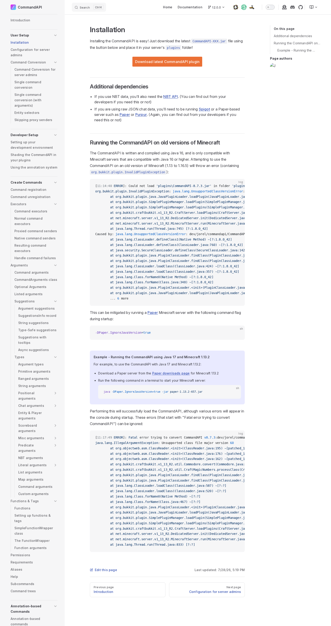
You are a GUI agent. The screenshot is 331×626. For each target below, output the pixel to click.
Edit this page (106, 570)
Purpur (141, 114)
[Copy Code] (237, 186)
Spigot (204, 109)
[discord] (292, 7)
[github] (301, 7)
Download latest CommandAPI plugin (167, 61)
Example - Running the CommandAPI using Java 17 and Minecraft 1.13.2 (297, 50)
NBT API (170, 96)
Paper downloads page (171, 373)
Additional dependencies (293, 36)
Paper (125, 114)
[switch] (270, 7)
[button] (34, 35)
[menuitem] (311, 7)
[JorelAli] (273, 66)
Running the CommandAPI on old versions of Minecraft (297, 43)
